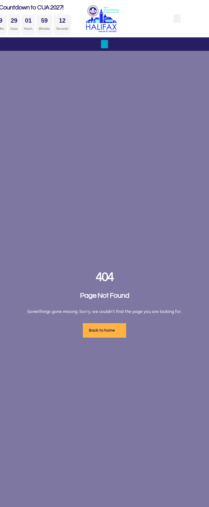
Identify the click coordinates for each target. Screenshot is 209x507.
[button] (177, 18)
